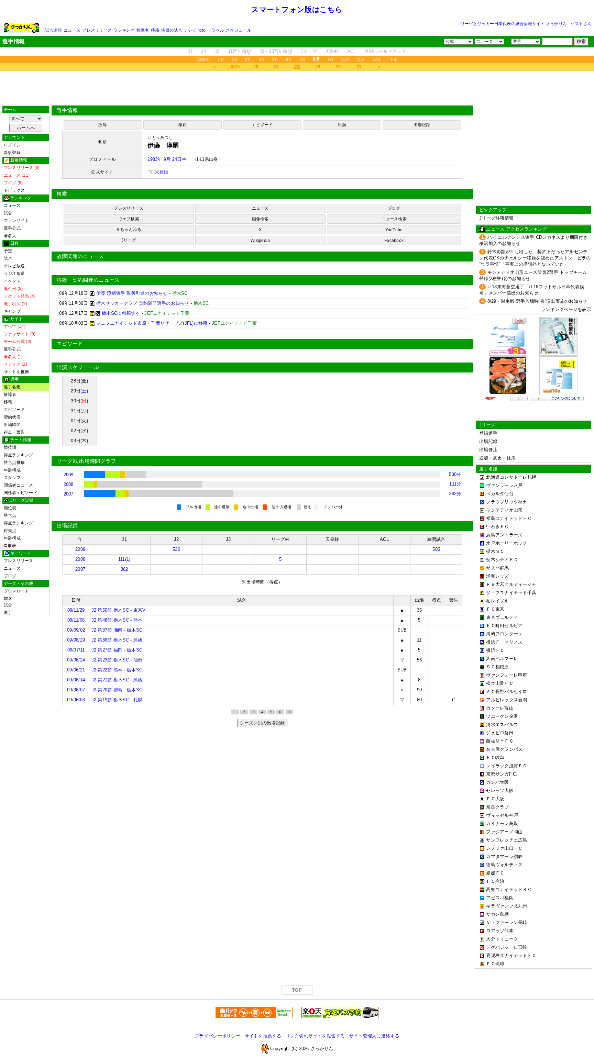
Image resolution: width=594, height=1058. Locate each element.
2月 (235, 59)
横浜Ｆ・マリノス (504, 642)
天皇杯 (332, 51)
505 (436, 549)
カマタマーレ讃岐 (504, 856)
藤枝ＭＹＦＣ (500, 741)
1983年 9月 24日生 (166, 159)
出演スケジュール (78, 367)
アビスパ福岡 (500, 897)
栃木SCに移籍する (121, 313)
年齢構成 (12, 470)
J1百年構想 (239, 51)
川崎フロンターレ (504, 633)
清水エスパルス (502, 724)
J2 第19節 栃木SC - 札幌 (117, 699)
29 (317, 66)
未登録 (160, 172)
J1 (190, 51)
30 (338, 66)
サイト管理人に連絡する (374, 1035)
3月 (248, 59)
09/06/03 (76, 699)
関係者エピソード (20, 492)
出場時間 (12, 424)
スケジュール (238, 30)
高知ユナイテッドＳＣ (509, 889)
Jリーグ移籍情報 (496, 218)
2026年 (203, 59)
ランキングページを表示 (566, 309)
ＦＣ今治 (495, 881)
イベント (12, 281)
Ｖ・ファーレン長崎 (506, 922)
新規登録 (12, 152)
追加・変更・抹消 (497, 457)
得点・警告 (14, 432)
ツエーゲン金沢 (502, 716)
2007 (69, 494)
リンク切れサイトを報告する (315, 1035)
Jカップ (308, 51)
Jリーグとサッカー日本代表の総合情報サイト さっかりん (513, 23)
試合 (8, 213)
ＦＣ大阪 (495, 798)
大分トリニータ (502, 939)
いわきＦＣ (497, 526)
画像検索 (260, 218)
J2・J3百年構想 (276, 51)
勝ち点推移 (14, 462)
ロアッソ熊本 (500, 930)
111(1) (124, 559)
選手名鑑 (12, 387)
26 (255, 66)
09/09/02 (76, 630)
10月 (345, 59)
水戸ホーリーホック (506, 543)
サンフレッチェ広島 (506, 840)
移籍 (155, 30)
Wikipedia (260, 240)
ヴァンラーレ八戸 (504, 485)
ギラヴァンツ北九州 (506, 906)
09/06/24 (76, 659)
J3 (217, 51)
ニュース (72, 30)
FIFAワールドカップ (385, 51)
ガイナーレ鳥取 (502, 823)
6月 (289, 59)
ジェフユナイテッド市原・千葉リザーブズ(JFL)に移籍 (151, 323)
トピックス (14, 190)
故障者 (142, 30)
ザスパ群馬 (497, 567)
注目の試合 (171, 30)
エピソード (14, 409)
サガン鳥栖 (497, 914)
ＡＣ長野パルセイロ (506, 691)
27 (276, 66)
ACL (351, 51)
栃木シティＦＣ (502, 559)
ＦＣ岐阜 (495, 757)
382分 (455, 493)
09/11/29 (76, 610)
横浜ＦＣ (495, 650)
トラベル (215, 30)
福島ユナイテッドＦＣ (509, 518)
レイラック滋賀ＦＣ (506, 765)
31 (359, 66)
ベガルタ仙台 (500, 493)
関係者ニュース (18, 485)
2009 (69, 474)
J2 (203, 51)
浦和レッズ (497, 576)
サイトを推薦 (16, 371)
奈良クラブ (497, 807)
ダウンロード (16, 591)
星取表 (10, 545)
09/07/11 (76, 650)
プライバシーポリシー (217, 1035)
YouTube (394, 229)
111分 (455, 484)
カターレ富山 (500, 708)
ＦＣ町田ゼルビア (504, 625)
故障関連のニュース (80, 256)
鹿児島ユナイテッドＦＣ (511, 955)
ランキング (123, 30)
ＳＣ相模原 (497, 666)
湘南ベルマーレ (502, 658)
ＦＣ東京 (495, 609)
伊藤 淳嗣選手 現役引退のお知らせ (132, 293)
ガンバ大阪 (497, 782)
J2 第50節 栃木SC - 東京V (118, 610)
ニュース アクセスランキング (516, 229)
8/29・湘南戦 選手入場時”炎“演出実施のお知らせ (537, 301)
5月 (275, 59)
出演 (342, 124)
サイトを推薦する (263, 1035)
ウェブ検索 (128, 218)
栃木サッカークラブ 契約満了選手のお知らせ (142, 303)
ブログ (10, 575)
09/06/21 (76, 669)
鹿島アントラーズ (504, 534)
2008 (69, 484)
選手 (8, 612)
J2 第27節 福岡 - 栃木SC (117, 650)
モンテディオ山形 (504, 510)
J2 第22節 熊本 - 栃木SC (117, 669)
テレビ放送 (14, 266)
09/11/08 (76, 620)
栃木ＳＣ (495, 551)
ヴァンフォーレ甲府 (506, 675)
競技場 (10, 447)
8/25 (235, 66)
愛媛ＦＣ (495, 873)
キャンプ (12, 311)
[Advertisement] (297, 88)
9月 (330, 59)
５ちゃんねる (128, 229)
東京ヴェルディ (502, 617)
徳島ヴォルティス (504, 864)
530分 (455, 474)
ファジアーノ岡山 (504, 831)
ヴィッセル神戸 (502, 815)
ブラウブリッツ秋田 (506, 501)
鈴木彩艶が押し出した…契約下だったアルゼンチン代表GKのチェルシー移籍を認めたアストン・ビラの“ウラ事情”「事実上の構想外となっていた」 (535, 258)
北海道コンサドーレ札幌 (511, 477)
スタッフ (12, 477)
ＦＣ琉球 (495, 963)
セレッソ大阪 (500, 790)
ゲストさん (581, 23)
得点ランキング (18, 455)
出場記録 (422, 124)
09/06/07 (76, 689)
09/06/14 (76, 679)
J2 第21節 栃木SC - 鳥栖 (117, 679)
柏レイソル (497, 600)
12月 (377, 59)
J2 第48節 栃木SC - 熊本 (117, 620)
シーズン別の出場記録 (262, 722)
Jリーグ (128, 240)
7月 (302, 59)
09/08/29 (76, 640)
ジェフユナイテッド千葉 (511, 592)
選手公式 (12, 228)
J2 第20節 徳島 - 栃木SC (117, 689)
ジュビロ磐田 (500, 732)
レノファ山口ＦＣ (504, 848)
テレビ (190, 30)
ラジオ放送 (14, 273)
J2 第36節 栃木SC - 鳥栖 (117, 640)
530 (176, 549)
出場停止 (488, 449)
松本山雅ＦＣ (500, 683)
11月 (361, 59)
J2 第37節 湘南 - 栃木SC (117, 630)
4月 (262, 59)
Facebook (394, 240)
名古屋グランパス (504, 749)
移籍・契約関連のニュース (88, 280)
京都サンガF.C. (501, 774)
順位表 (10, 507)
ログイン (12, 145)
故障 (102, 124)
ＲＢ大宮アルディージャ (511, 584)
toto (202, 30)
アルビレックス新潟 (506, 699)
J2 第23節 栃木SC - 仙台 (117, 659)
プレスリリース (97, 30)
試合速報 (53, 30)
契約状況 (12, 417)
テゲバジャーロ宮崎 (506, 947)
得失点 (10, 530)
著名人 (10, 235)
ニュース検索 (393, 218)
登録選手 (488, 433)
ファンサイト (16, 220)
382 (124, 569)
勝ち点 (10, 515)
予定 (393, 59)
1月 (221, 59)
